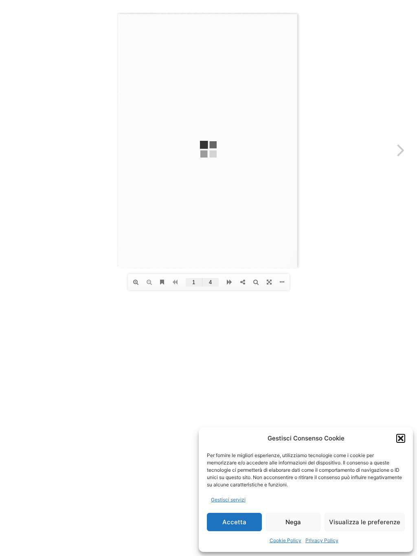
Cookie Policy (285, 540)
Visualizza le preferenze (364, 522)
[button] (401, 438)
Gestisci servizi (228, 500)
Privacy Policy (321, 540)
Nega (293, 522)
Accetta (234, 522)
